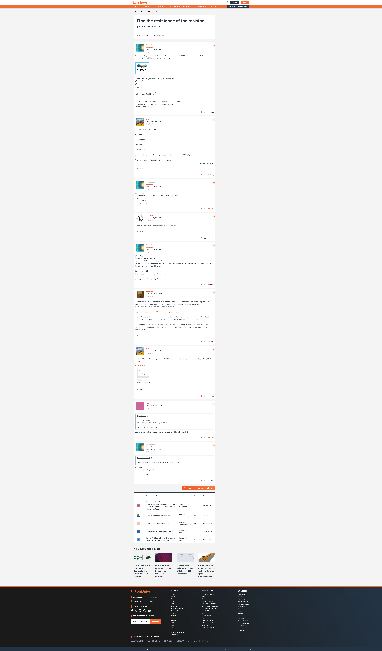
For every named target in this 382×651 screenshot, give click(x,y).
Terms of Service (232, 649)
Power (173, 625)
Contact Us (154, 601)
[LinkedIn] (140, 610)
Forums (147, 6)
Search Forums (144, 36)
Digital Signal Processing (209, 608)
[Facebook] (132, 610)
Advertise (153, 597)
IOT (203, 613)
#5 (214, 245)
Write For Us (137, 601)
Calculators (241, 594)
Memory (173, 615)
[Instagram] (144, 610)
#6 (214, 292)
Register (155, 621)
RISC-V (173, 627)
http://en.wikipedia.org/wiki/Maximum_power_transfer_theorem (159, 312)
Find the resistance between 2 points (159, 531)
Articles (137, 6)
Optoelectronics (176, 618)
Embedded (174, 611)
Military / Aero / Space (209, 623)
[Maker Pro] (180, 641)
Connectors (174, 599)
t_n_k (148, 119)
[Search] (227, 2)
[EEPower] (168, 641)
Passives (174, 620)
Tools (168, 6)
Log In (234, 2)
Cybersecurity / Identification (211, 606)
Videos (177, 6)
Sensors (173, 630)
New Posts (159, 36)
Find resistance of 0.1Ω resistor (157, 523)
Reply (212, 112)
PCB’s (173, 623)
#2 (214, 120)
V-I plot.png (140, 380)
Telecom (204, 630)
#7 (214, 349)
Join (244, 2)
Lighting (204, 618)
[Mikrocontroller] (198, 641)
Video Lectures (242, 628)
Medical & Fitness (207, 620)
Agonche (143, 27)
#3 (214, 182)
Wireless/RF (174, 634)
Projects (240, 613)
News (239, 609)
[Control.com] (153, 641)
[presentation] (158, 55)
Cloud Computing (207, 601)
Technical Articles (243, 623)
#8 (214, 404)
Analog (173, 596)
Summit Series (242, 616)
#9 (214, 445)
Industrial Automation (208, 611)
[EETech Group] (137, 641)
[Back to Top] (249, 649)
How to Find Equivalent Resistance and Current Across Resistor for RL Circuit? (160, 539)
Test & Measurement (177, 632)
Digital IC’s (174, 603)
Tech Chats (241, 618)
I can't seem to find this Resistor (158, 516)
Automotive (205, 599)
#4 (214, 216)
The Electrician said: (143, 458)
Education (158, 6)
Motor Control (206, 625)
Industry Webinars (243, 604)
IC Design (174, 613)
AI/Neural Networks (208, 594)
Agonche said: (141, 416)
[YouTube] (149, 610)
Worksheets (241, 630)
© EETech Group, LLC (137, 649)
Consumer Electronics (209, 603)
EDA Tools (174, 606)
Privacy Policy (222, 649)
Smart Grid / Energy (208, 627)
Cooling (173, 601)
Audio (204, 596)
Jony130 (149, 215)
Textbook (241, 625)
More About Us (138, 597)
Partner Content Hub (238, 6)
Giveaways (201, 6)
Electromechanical (177, 608)
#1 (214, 45)
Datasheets (188, 6)
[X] (136, 611)
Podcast (213, 6)
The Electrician (152, 403)
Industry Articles (243, 601)
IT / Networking (206, 615)
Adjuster (149, 291)
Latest (173, 594)
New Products (242, 606)
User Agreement (243, 649)
